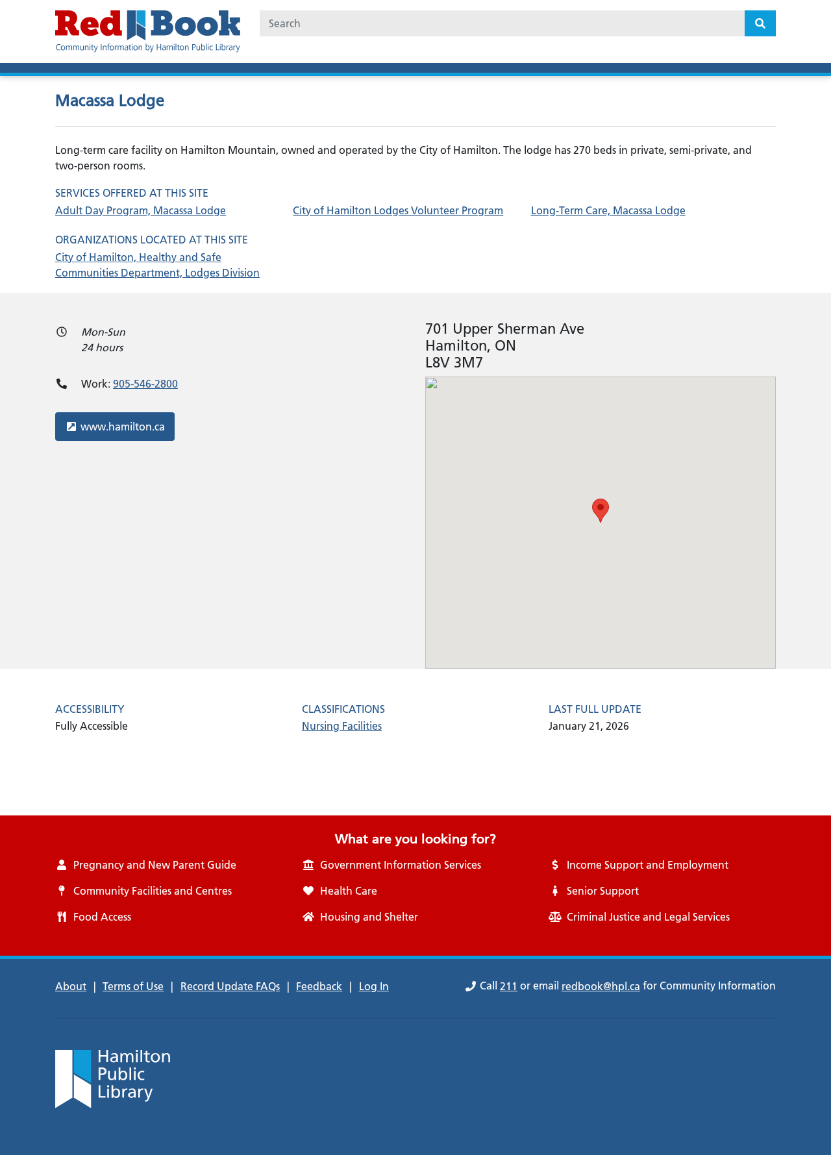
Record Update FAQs (230, 986)
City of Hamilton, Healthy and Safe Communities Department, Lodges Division (157, 265)
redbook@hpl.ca (601, 986)
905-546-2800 (145, 383)
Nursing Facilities (342, 725)
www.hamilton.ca (122, 426)
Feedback (319, 986)
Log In (374, 986)
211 (508, 986)
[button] (600, 511)
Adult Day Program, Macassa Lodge (140, 210)
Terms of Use (133, 986)
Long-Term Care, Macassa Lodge (608, 210)
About (70, 986)
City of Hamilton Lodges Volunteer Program (398, 210)
